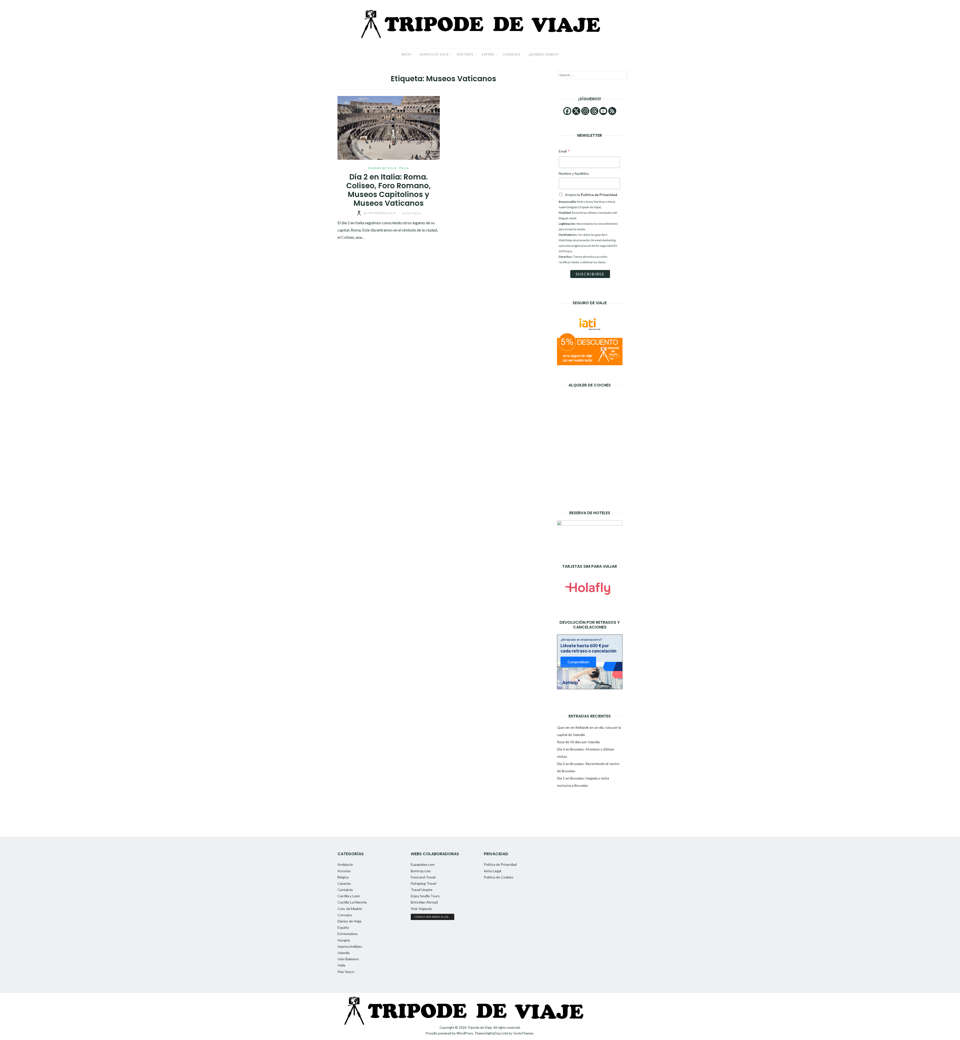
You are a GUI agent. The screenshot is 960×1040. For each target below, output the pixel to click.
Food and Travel (423, 877)
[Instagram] (585, 111)
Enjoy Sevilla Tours (425, 896)
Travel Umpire (421, 890)
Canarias (344, 883)
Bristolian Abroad (424, 902)
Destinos (465, 54)
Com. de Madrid (350, 908)
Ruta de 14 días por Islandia (578, 742)
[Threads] (594, 111)
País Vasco (346, 972)
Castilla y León (349, 896)
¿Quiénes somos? (544, 54)
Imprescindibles (350, 946)
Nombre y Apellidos (574, 173)
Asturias (344, 871)
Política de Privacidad (500, 864)
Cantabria (345, 890)
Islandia (344, 952)
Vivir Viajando (421, 908)
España (488, 54)
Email (564, 151)
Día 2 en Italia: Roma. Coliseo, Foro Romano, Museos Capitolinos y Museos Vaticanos (388, 190)
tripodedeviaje (380, 213)
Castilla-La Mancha (352, 902)
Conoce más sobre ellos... (432, 917)
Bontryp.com (421, 871)
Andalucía (345, 864)
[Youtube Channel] (603, 111)
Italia (404, 168)
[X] (576, 111)
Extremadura (348, 934)
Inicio (406, 54)
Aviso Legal (492, 871)
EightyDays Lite (497, 1033)
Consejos (511, 54)
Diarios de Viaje (434, 54)
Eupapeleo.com (422, 864)
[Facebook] (567, 111)
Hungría (344, 940)
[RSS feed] (612, 111)
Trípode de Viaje (480, 1028)
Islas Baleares (348, 959)
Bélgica (343, 877)
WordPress (464, 1033)
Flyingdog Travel (423, 883)
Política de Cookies (499, 877)
